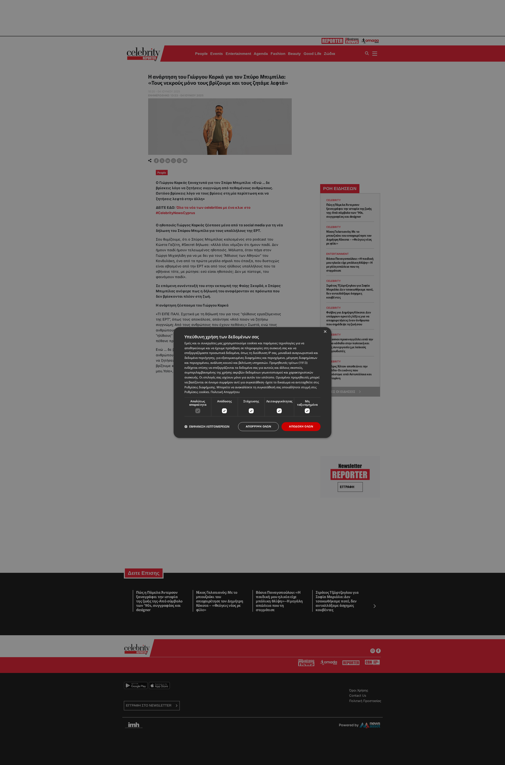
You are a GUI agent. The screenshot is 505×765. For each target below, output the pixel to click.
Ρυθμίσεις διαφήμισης (199, 387)
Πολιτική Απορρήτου (225, 392)
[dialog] (252, 382)
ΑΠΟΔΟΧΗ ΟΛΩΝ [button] (301, 426)
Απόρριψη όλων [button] (258, 426)
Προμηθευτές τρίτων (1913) (288, 363)
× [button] (325, 331)
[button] (206, 426)
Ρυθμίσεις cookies (196, 392)
